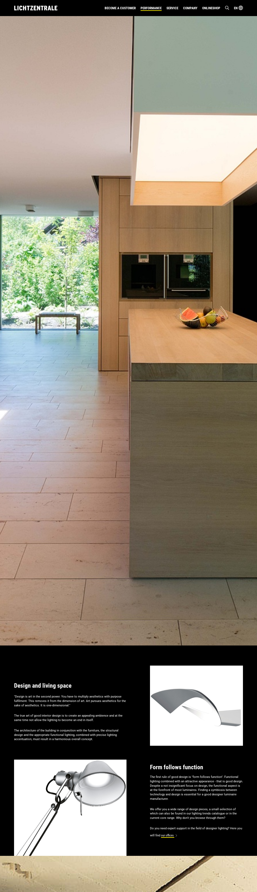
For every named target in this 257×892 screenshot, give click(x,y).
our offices (167, 835)
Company (190, 8)
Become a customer (120, 8)
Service (172, 8)
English (239, 24)
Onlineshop (211, 8)
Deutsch (239, 18)
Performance (151, 8)
